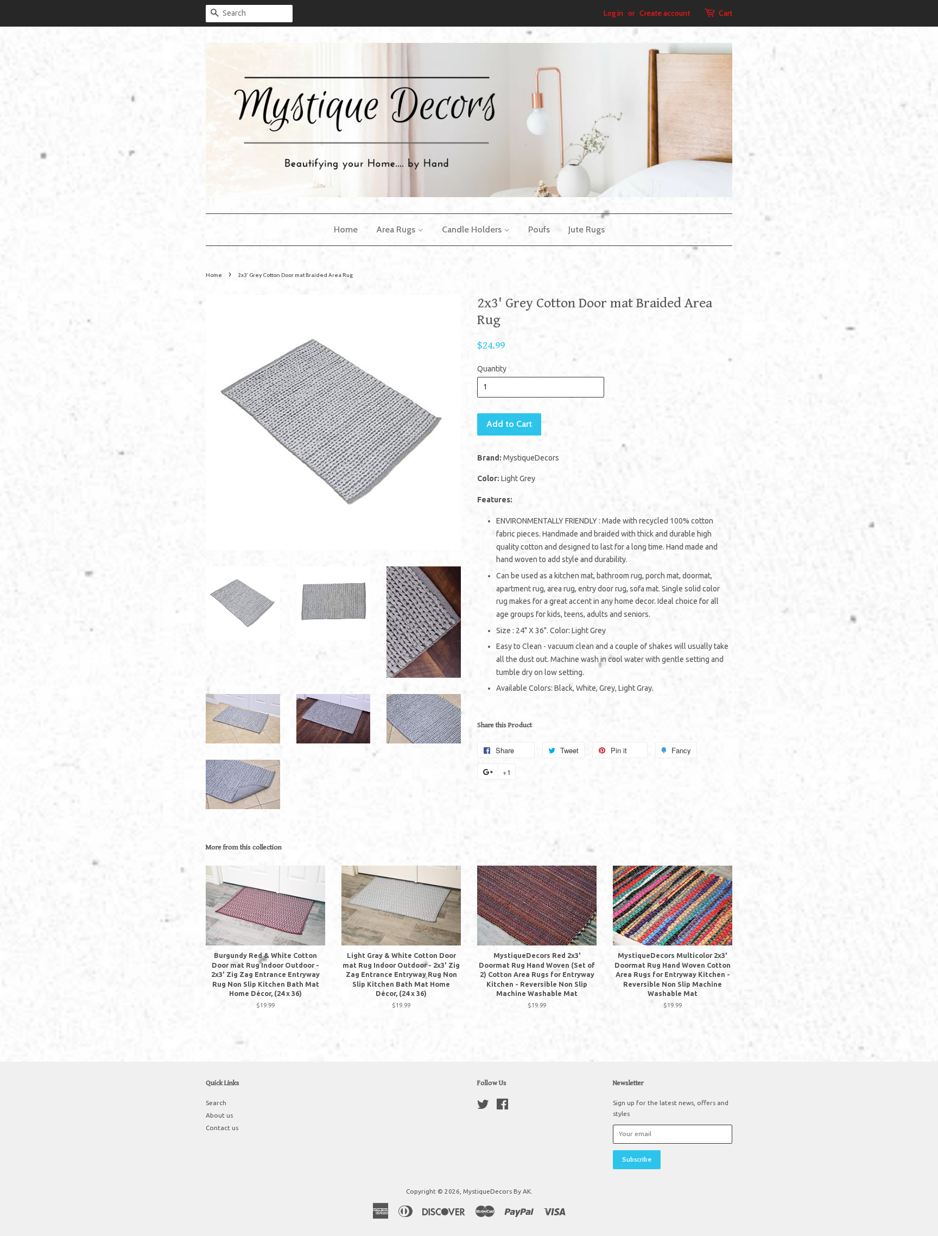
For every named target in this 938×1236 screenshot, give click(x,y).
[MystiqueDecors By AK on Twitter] (483, 1106)
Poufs (539, 229)
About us (219, 1115)
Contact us (222, 1127)
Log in (613, 13)
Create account (664, 13)
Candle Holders (473, 229)
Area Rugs (396, 229)
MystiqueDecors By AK (497, 1191)
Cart (725, 13)
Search (216, 1102)
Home (346, 229)
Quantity (491, 368)
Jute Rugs (586, 229)
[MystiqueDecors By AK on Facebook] (502, 1106)
